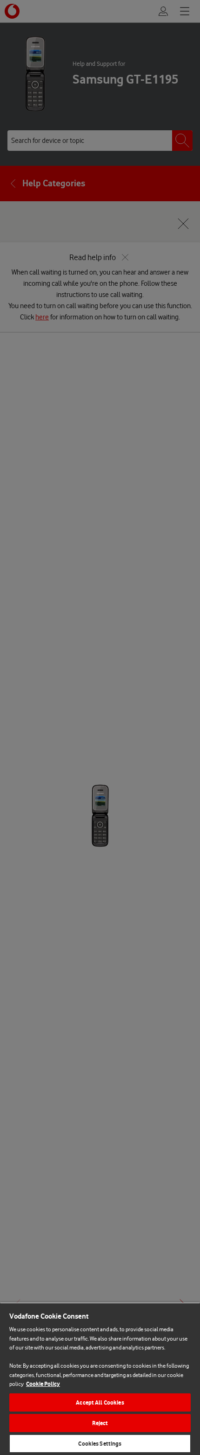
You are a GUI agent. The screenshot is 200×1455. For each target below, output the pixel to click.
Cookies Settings (99, 1443)
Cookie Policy (43, 1383)
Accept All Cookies (100, 1402)
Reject (100, 1423)
